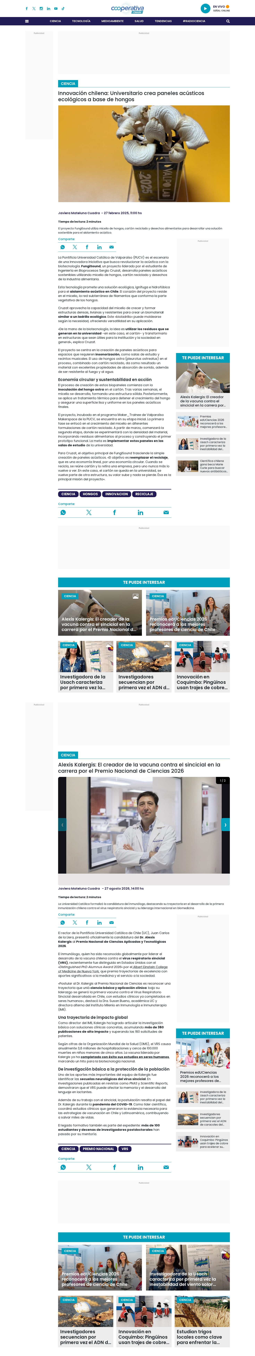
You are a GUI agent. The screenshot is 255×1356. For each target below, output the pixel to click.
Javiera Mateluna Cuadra (79, 213)
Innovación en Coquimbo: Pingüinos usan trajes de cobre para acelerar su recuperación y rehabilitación (201, 682)
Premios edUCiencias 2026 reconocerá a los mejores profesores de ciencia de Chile (213, 422)
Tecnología (81, 21)
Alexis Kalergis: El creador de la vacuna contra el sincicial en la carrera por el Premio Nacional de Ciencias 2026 (202, 401)
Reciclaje (144, 494)
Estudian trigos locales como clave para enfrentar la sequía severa (199, 1337)
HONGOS (90, 494)
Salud (139, 21)
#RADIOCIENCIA (194, 21)
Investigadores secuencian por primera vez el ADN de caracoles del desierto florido (143, 682)
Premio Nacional (98, 1149)
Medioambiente (112, 21)
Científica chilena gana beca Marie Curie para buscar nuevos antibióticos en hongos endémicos (213, 466)
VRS (125, 1149)
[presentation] (62, 824)
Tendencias (163, 21)
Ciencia (55, 21)
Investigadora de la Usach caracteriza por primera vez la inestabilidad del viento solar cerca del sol (213, 444)
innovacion (116, 494)
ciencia (68, 494)
